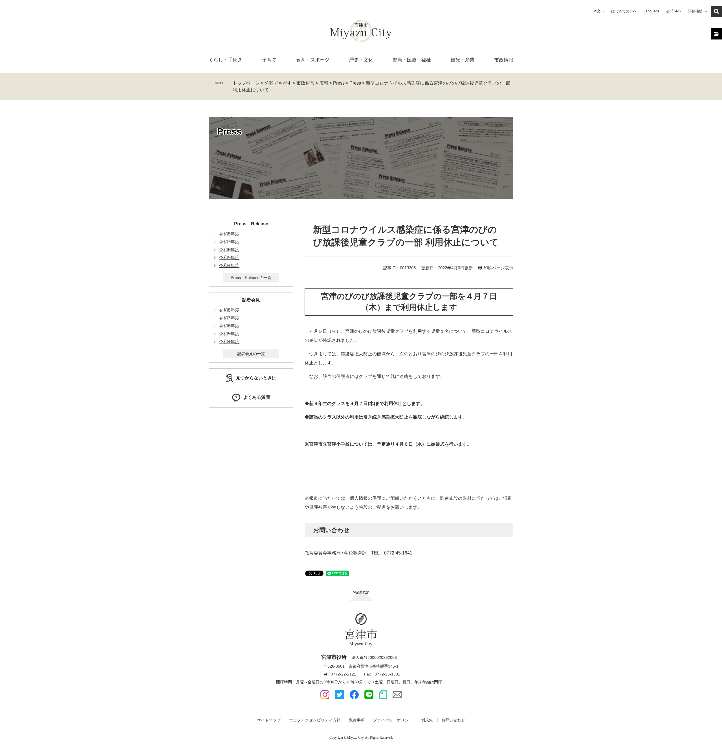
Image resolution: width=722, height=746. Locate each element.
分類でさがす (278, 83)
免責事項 (357, 720)
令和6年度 (229, 249)
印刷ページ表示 (498, 267)
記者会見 (251, 300)
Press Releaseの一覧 (251, 277)
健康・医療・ (412, 60)
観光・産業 (463, 60)
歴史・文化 (361, 60)
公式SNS (673, 11)
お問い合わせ (453, 720)
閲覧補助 (695, 11)
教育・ (312, 60)
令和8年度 (229, 234)
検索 (716, 11)
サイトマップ (269, 720)
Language (651, 11)
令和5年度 (229, 257)
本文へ (598, 11)
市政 (503, 60)
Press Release (251, 223)
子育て (269, 60)
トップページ (246, 83)
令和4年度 (229, 265)
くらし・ (225, 60)
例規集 (427, 720)
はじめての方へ (624, 11)
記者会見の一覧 (251, 353)
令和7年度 (229, 241)
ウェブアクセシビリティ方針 (314, 720)
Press (339, 83)
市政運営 (305, 83)
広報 (323, 83)
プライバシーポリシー (393, 720)
